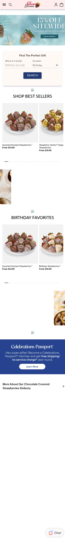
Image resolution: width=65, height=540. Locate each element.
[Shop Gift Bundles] (32, 308)
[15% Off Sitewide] (32, 30)
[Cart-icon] (61, 5)
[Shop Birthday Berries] (32, 186)
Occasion (37, 61)
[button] (32, 386)
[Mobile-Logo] (32, 4)
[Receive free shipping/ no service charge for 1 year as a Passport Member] (32, 356)
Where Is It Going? (13, 61)
